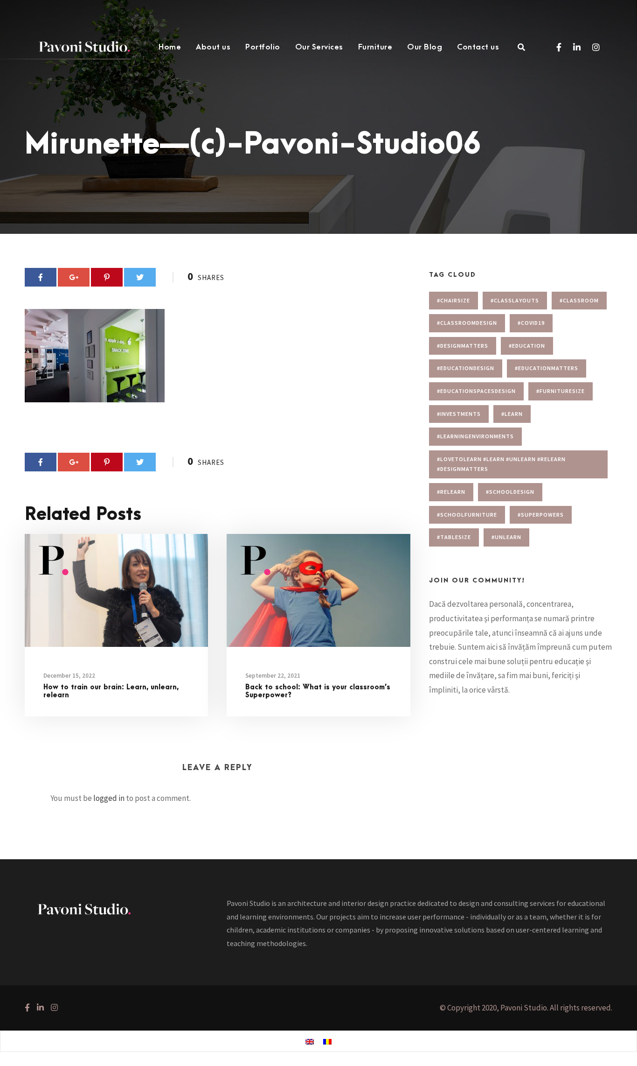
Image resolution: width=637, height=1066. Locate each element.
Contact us (478, 47)
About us (213, 47)
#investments (459, 413)
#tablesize (454, 536)
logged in (109, 798)
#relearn (451, 491)
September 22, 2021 (272, 676)
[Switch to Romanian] (327, 1041)
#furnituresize (560, 390)
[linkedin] (577, 47)
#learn (512, 413)
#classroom (579, 300)
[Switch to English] (309, 1041)
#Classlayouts (515, 300)
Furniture (375, 47)
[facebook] (558, 47)
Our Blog (424, 47)
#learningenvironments (475, 436)
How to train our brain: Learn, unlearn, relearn (111, 691)
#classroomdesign (467, 322)
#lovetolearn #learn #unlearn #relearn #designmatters (501, 464)
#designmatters (462, 345)
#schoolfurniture (467, 514)
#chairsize (453, 300)
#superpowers (541, 514)
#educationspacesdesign (476, 390)
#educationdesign (465, 368)
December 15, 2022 (69, 676)
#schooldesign (510, 491)
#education (527, 345)
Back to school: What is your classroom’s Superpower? (317, 691)
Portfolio (262, 47)
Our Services (319, 47)
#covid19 (531, 322)
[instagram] (596, 47)
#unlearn (506, 536)
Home (170, 47)
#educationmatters (546, 368)
